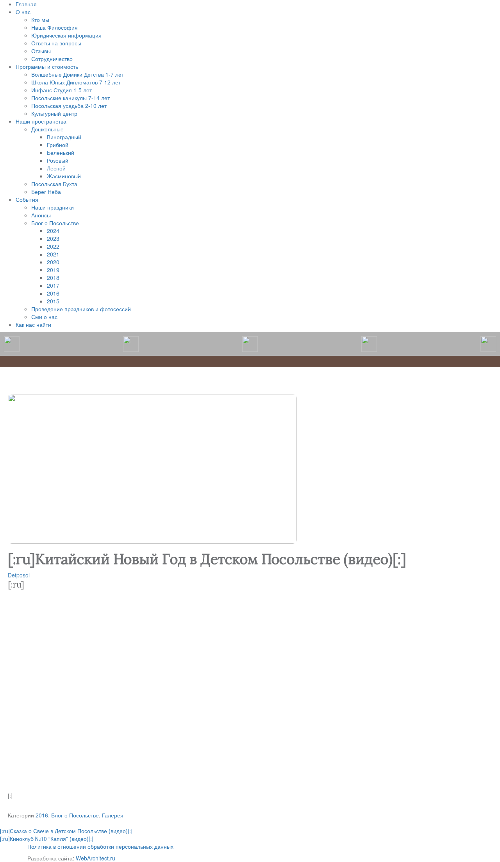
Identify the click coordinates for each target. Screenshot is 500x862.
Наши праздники (52, 207)
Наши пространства (41, 121)
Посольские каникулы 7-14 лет (70, 98)
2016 (53, 293)
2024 (53, 231)
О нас (23, 12)
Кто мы (40, 19)
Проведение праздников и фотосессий (81, 309)
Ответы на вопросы (56, 43)
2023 (53, 238)
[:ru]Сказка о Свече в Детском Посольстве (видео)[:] (66, 831)
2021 (53, 254)
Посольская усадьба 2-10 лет (69, 105)
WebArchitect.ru (95, 858)
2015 (53, 301)
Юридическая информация (66, 35)
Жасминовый (64, 176)
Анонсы (41, 215)
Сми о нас (44, 317)
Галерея (112, 815)
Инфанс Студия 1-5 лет (61, 90)
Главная (26, 4)
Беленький (60, 152)
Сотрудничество (52, 59)
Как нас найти (33, 324)
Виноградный (64, 137)
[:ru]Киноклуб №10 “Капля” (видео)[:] (46, 838)
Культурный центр (54, 113)
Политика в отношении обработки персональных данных (100, 846)
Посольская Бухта (54, 184)
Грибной (57, 145)
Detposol (19, 575)
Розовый (57, 160)
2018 (53, 277)
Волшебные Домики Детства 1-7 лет (77, 74)
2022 (53, 246)
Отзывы (41, 51)
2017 (53, 285)
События (27, 199)
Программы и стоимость (47, 66)
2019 (53, 270)
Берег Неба (46, 191)
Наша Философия (54, 27)
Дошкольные (47, 129)
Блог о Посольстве (55, 223)
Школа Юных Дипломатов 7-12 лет (76, 82)
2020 (53, 262)
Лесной (56, 168)
